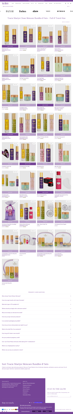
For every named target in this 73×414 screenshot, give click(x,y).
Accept (36, 411)
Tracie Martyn (59, 409)
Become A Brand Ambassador (29, 383)
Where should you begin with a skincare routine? (14, 308)
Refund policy (25, 390)
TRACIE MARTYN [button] (5, 381)
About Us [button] (25, 381)
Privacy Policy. (43, 408)
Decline (47, 411)
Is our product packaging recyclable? (11, 321)
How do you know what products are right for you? (15, 325)
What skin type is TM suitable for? (10, 304)
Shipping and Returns (27, 385)
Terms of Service (26, 389)
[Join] (69, 396)
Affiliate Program (26, 387)
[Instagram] (33, 402)
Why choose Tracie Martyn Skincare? (11, 296)
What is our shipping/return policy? (11, 345)
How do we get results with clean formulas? (13, 300)
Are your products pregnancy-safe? (11, 337)
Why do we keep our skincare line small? (12, 312)
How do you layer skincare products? (11, 316)
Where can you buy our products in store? (12, 350)
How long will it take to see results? (11, 333)
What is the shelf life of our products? (11, 329)
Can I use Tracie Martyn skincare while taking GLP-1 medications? (18, 341)
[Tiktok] (31, 402)
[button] (13, 3)
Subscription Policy (27, 394)
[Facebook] (29, 402)
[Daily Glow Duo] (10, 35)
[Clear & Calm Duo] (10, 123)
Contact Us (25, 392)
